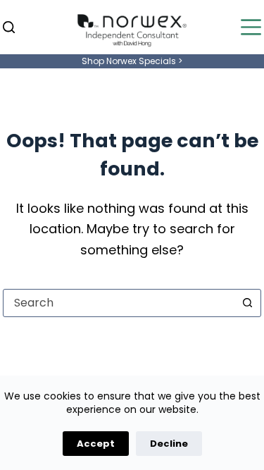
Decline (169, 443)
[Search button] (247, 303)
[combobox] (119, 303)
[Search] (9, 27)
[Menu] (251, 27)
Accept (96, 443)
